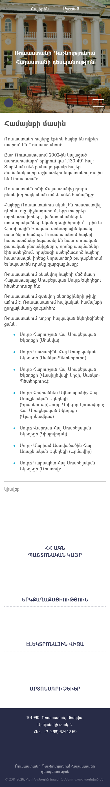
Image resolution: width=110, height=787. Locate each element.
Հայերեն (40, 9)
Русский (71, 9)
